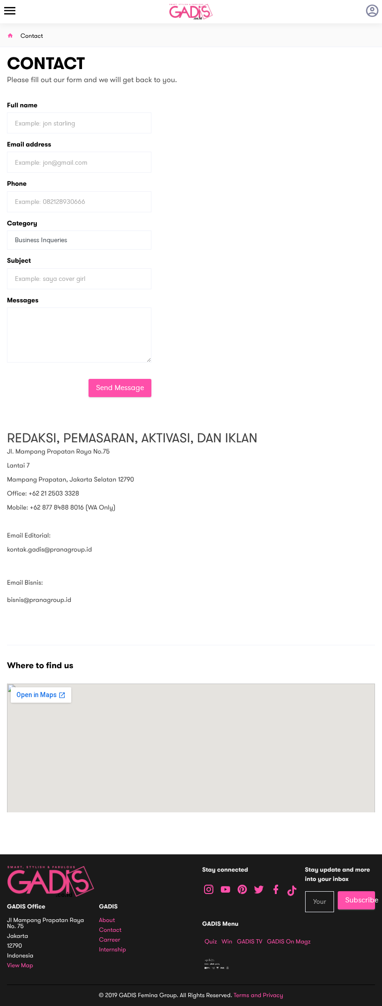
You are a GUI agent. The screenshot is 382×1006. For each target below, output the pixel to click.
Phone (17, 183)
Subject (19, 260)
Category (22, 223)
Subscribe (360, 900)
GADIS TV (249, 941)
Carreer (110, 940)
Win (227, 941)
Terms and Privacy (258, 995)
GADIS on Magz (289, 941)
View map (20, 966)
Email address (29, 144)
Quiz (211, 941)
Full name (22, 105)
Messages (23, 300)
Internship (112, 950)
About (107, 920)
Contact (110, 930)
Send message (120, 388)
